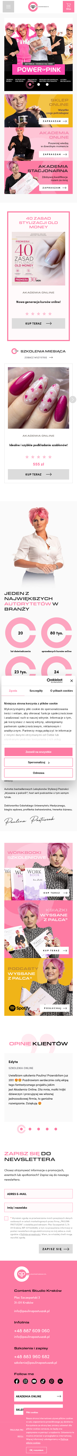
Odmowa (38, 772)
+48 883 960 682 (31, 1356)
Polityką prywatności (30, 1234)
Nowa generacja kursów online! (38, 302)
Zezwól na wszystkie (38, 751)
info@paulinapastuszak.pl (32, 1311)
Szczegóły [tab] (36, 690)
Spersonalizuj (36, 762)
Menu (8, 6)
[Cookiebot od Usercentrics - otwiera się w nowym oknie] (47, 680)
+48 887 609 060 (32, 1330)
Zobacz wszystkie (36, 357)
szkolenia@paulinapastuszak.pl (35, 1362)
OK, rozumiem (36, 1450)
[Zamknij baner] (71, 680)
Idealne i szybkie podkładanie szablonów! (38, 445)
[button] (30, 84)
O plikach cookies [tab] (61, 690)
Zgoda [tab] (13, 690)
